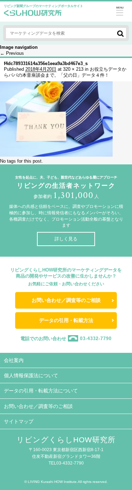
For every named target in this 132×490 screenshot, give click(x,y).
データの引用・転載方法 (66, 320)
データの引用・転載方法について (41, 390)
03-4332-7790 (96, 338)
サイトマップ (18, 421)
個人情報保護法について (31, 375)
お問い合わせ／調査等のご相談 (66, 300)
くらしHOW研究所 (33, 14)
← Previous (12, 53)
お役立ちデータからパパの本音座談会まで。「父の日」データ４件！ (65, 72)
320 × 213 (73, 69)
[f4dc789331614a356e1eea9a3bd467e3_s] (56, 155)
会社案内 (14, 360)
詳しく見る (66, 238)
